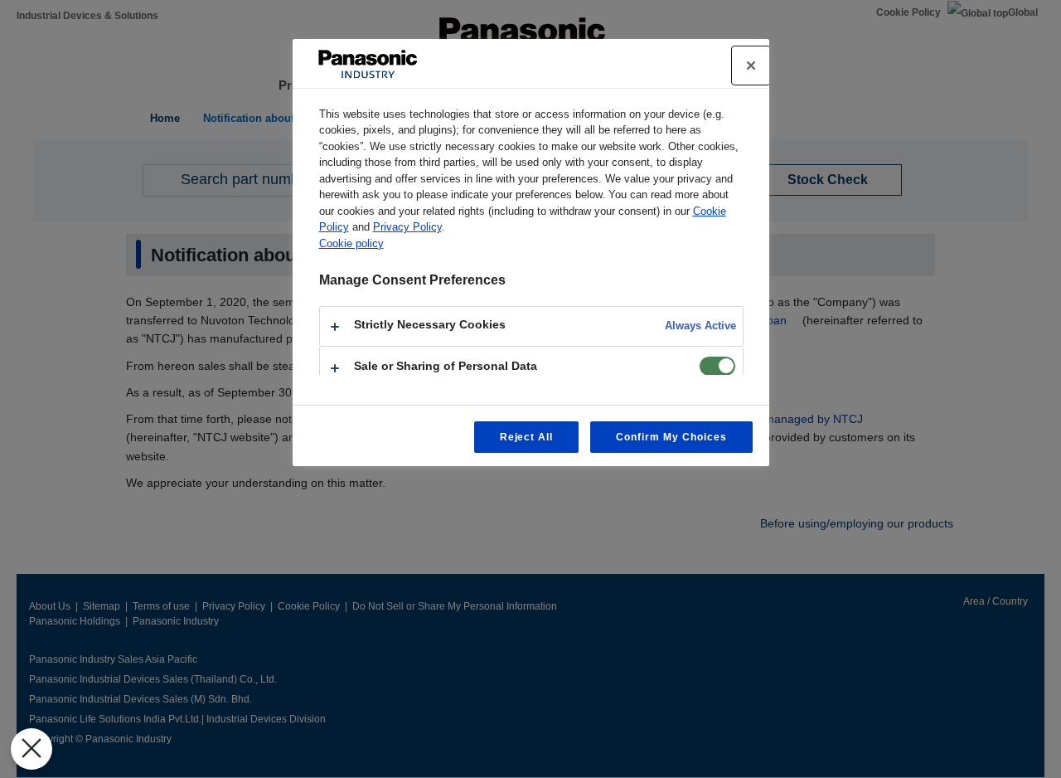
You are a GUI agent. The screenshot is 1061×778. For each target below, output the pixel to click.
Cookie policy (351, 243)
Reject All (527, 437)
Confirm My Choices (671, 437)
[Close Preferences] (31, 749)
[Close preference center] (751, 65)
